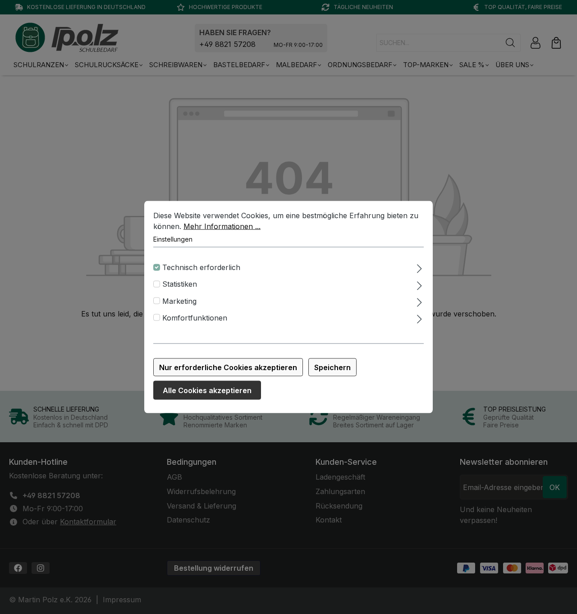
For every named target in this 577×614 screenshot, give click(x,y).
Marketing (179, 300)
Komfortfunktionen (194, 317)
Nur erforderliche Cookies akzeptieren (228, 367)
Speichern (332, 367)
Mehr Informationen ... (222, 226)
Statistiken (179, 284)
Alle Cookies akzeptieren (207, 390)
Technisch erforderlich (201, 267)
